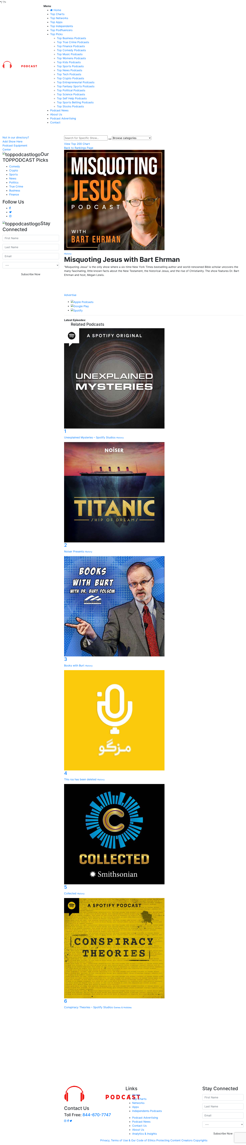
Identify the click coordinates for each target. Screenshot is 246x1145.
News (12, 178)
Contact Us (139, 1125)
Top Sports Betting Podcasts (75, 102)
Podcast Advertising (63, 118)
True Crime (16, 186)
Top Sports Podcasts (70, 66)
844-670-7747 (97, 1114)
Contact (55, 122)
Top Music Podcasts (70, 54)
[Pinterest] (154, 291)
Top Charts (57, 14)
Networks (138, 1103)
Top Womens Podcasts (71, 58)
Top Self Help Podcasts (72, 98)
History (67, 253)
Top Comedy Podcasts (71, 50)
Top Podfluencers (61, 30)
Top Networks (59, 18)
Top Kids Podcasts (69, 62)
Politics (13, 182)
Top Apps (56, 22)
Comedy (14, 166)
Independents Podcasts (147, 1111)
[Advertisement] (123, 1048)
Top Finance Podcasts (71, 46)
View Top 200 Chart (77, 143)
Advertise (70, 295)
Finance (14, 194)
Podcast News (59, 110)
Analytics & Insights (144, 1133)
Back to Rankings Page (78, 147)
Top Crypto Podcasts (70, 78)
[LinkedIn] (154, 284)
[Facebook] (154, 281)
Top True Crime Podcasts (73, 42)
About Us (56, 114)
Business (14, 190)
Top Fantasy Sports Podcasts (75, 86)
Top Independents (61, 26)
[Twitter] (154, 288)
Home (136, 1095)
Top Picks (56, 34)
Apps (135, 1107)
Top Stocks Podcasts (70, 106)
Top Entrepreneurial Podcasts (75, 82)
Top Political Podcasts (71, 90)
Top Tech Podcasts (69, 74)
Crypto (13, 170)
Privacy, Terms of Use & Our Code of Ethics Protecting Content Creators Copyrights (153, 1140)
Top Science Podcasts (71, 94)
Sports (13, 174)
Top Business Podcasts (71, 38)
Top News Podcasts (69, 70)
